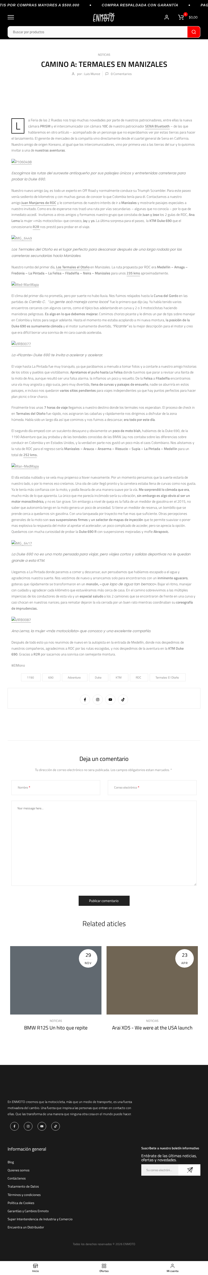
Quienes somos (18, 1170)
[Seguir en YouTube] (110, 700)
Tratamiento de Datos (23, 1186)
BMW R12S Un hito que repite (56, 1028)
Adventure (74, 677)
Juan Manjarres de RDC (38, 202)
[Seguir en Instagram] (98, 700)
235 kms (133, 273)
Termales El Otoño (167, 677)
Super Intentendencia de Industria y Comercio (40, 1219)
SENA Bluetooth (157, 126)
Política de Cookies (21, 1202)
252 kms (30, 454)
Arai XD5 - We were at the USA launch (152, 1028)
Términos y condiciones (24, 1194)
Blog (11, 1162)
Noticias (104, 54)
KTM (119, 677)
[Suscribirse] (189, 1170)
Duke (98, 677)
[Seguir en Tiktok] (123, 700)
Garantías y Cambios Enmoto (28, 1210)
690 (51, 677)
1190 (30, 677)
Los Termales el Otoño (73, 267)
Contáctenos (17, 1178)
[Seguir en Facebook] (85, 700)
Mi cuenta (167, 17)
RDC (138, 677)
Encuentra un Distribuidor (26, 1227)
